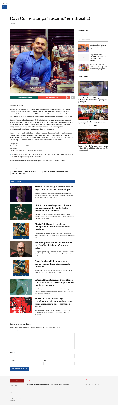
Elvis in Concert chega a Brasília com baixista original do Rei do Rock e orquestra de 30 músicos (53, 208)
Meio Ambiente (84, 118)
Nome (12, 352)
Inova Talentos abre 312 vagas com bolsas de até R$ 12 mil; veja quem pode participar (92, 100)
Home (11, 13)
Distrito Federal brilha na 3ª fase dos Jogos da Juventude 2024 (99, 47)
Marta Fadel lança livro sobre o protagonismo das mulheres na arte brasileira (52, 227)
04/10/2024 (13, 23)
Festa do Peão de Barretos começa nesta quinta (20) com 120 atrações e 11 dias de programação (93, 148)
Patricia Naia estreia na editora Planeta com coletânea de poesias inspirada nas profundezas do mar (54, 282)
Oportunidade (84, 94)
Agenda (16, 13)
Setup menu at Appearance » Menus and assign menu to (48, 384)
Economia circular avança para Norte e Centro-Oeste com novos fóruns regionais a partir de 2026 (92, 124)
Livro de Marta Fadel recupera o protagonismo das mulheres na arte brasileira (52, 264)
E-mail (12, 360)
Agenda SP (83, 142)
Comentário (14, 331)
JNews (15, 385)
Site (44, 360)
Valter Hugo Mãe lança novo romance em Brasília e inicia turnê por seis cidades (53, 245)
